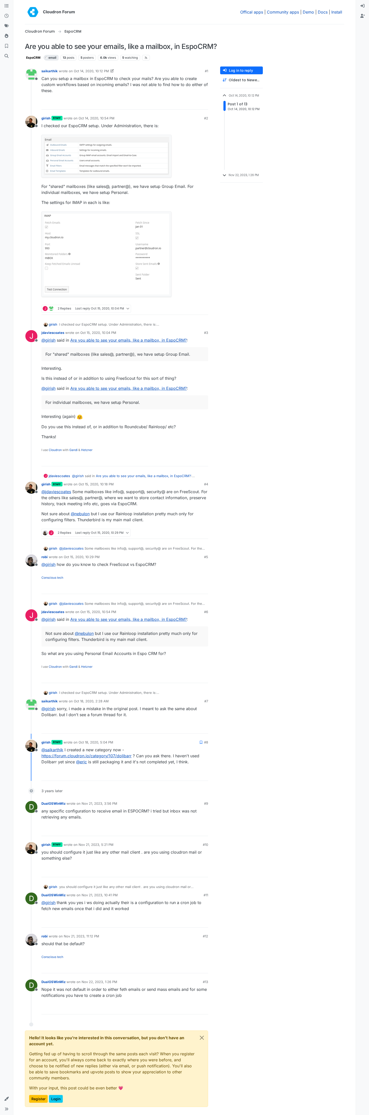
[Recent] (6, 16)
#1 (206, 71)
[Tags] (6, 26)
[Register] (362, 16)
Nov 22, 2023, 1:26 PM (99, 982)
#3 (206, 333)
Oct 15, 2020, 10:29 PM (82, 557)
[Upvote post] (196, 103)
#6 (206, 612)
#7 (206, 701)
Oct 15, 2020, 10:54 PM (98, 612)
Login (55, 1099)
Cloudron (55, 450)
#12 (205, 936)
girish (45, 118)
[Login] (362, 6)
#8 (206, 742)
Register (38, 1099)
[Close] (202, 1038)
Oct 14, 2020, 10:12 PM (91, 71)
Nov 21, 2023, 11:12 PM (81, 936)
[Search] (6, 56)
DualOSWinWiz (53, 803)
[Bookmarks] (6, 46)
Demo (308, 12)
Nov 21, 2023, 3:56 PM (99, 803)
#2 (206, 118)
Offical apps (251, 12)
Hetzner (87, 450)
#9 (206, 803)
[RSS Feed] (146, 57)
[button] (6, 1099)
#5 (206, 557)
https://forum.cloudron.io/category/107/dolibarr (86, 755)
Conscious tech (52, 577)
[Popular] (6, 36)
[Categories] (6, 6)
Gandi (73, 450)
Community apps (283, 12)
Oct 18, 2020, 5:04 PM (96, 742)
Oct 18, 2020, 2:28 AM (91, 701)
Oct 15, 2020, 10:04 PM (98, 333)
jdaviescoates (52, 333)
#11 (206, 895)
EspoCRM (33, 57)
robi (44, 557)
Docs (323, 12)
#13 (205, 982)
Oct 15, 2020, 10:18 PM (96, 484)
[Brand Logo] (33, 12)
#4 (206, 484)
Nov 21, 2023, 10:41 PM (100, 895)
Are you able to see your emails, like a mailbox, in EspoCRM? (128, 340)
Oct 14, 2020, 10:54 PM (96, 118)
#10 (205, 845)
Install (336, 12)
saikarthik (49, 71)
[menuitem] (362, 6)
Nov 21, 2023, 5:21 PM (96, 845)
